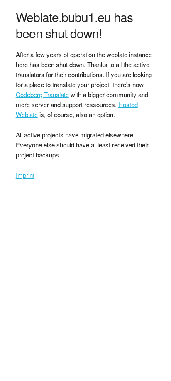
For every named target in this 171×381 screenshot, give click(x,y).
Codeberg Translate (42, 94)
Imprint (25, 175)
